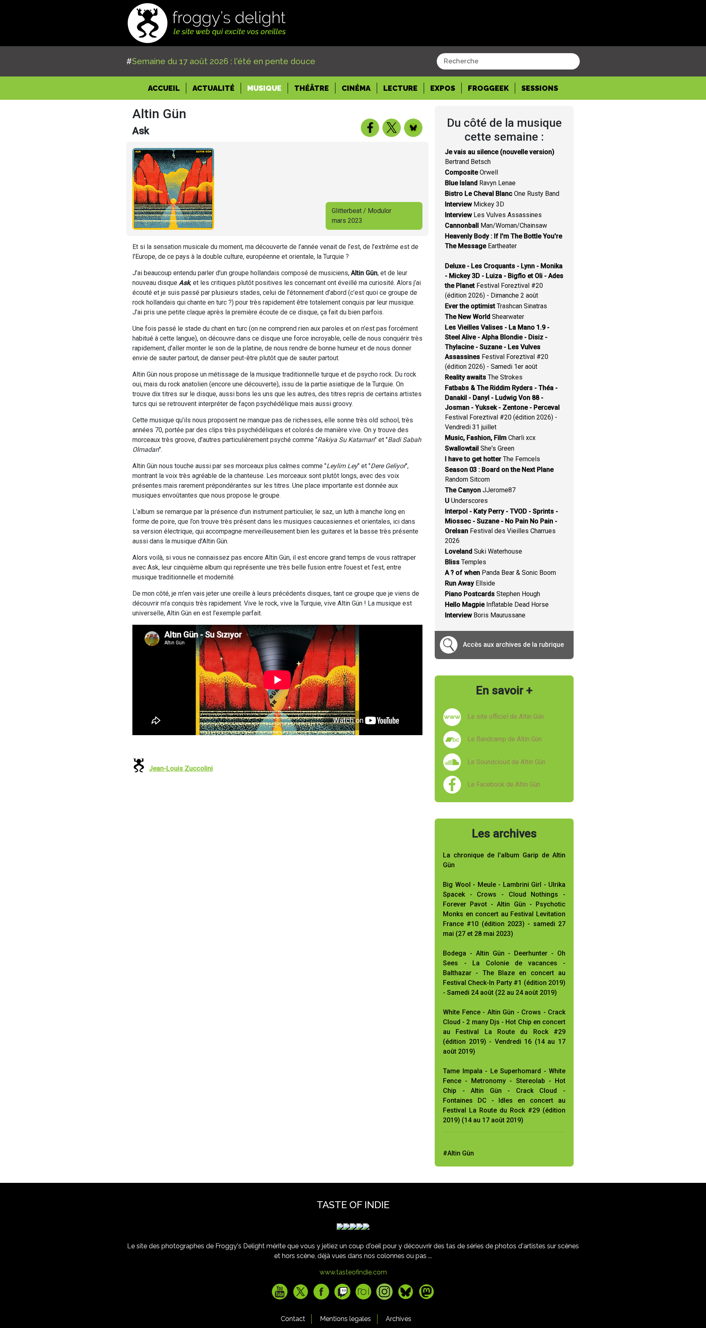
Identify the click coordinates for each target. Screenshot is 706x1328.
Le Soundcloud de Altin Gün (506, 762)
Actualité (213, 88)
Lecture (400, 88)
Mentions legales (345, 1319)
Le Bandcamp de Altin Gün (504, 739)
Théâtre (311, 88)
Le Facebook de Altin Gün (503, 784)
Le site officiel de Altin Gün (505, 716)
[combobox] (508, 61)
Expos (442, 88)
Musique (264, 88)
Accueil (167, 87)
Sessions (539, 88)
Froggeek (488, 88)
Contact (293, 1319)
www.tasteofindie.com (353, 1272)
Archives (398, 1319)
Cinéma (356, 88)
